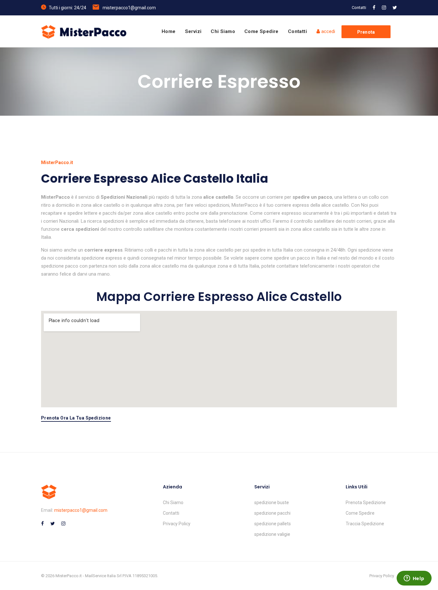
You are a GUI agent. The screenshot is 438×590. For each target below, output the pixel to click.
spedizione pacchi (272, 513)
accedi (327, 31)
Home (169, 31)
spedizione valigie (272, 534)
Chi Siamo (223, 31)
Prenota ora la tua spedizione (76, 418)
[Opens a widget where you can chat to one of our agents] (414, 579)
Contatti (359, 7)
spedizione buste (271, 502)
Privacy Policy (176, 523)
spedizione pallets (272, 523)
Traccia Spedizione (365, 523)
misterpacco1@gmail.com (129, 7)
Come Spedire (261, 31)
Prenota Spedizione (366, 502)
